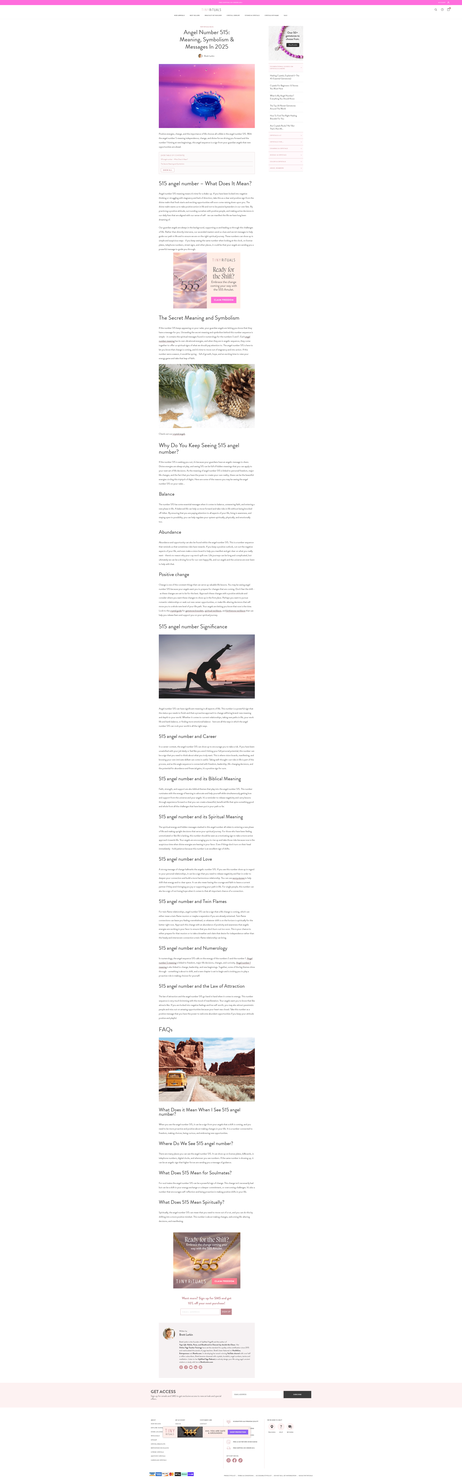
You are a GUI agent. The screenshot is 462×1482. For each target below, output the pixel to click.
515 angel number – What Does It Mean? (174, 159)
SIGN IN (178, 1424)
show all (167, 170)
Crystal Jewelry (233, 15)
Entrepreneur (184, 1353)
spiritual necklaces (213, 610)
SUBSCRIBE (297, 1394)
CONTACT (203, 1424)
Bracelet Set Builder (213, 15)
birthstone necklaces (235, 610)
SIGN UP (226, 1311)
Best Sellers (195, 15)
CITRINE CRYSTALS (157, 1452)
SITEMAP (154, 1440)
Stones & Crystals (252, 15)
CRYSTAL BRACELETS (158, 1444)
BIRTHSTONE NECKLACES (160, 1448)
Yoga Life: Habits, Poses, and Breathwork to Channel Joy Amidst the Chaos (207, 1344)
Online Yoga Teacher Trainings (190, 1347)
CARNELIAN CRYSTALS (159, 1460)
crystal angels (178, 434)
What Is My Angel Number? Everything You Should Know (282, 97)
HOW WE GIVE (156, 1424)
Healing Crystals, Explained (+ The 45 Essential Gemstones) (284, 77)
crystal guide (176, 610)
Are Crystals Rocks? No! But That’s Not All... (282, 127)
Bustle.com (197, 1353)
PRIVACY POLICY (230, 1476)
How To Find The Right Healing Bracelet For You (283, 117)
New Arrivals (179, 15)
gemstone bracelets (195, 610)
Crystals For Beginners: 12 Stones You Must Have (284, 87)
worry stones (238, 878)
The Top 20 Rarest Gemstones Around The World (283, 107)
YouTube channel (233, 1353)
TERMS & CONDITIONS (245, 1476)
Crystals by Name (272, 15)
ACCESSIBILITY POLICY (264, 1476)
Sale (285, 15)
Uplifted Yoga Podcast (206, 1359)
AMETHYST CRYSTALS (158, 1456)
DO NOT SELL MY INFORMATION (285, 1476)
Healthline (236, 1350)
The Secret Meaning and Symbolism (172, 164)
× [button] (249, 1427)
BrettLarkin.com (206, 1362)
